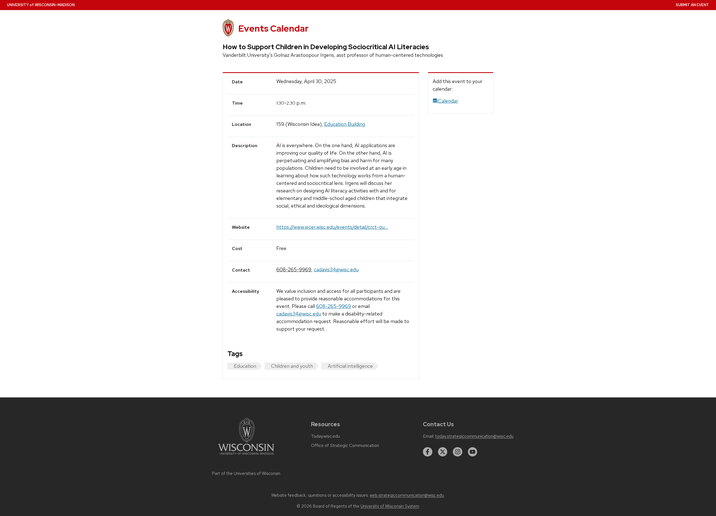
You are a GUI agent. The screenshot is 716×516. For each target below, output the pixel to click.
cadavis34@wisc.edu (336, 269)
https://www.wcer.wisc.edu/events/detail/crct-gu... (332, 227)
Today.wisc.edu (325, 436)
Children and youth (292, 366)
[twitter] (442, 452)
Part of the (246, 473)
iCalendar (447, 101)
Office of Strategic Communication (345, 445)
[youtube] (472, 452)
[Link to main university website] (246, 456)
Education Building (344, 124)
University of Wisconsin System (390, 506)
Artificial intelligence (350, 366)
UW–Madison (41, 5)
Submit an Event (692, 5)
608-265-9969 (293, 269)
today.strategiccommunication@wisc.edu (474, 436)
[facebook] (427, 452)
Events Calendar (273, 28)
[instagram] (457, 452)
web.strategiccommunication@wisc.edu (407, 495)
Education (245, 366)
